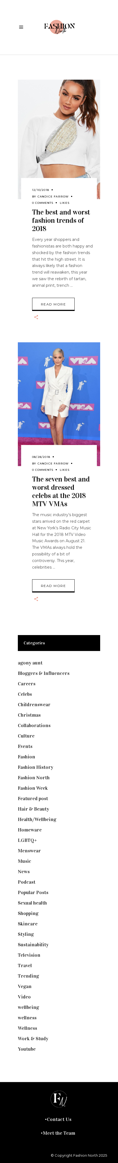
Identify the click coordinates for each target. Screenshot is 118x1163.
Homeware (30, 830)
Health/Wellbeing (37, 819)
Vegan (25, 986)
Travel (25, 965)
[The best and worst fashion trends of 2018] (59, 139)
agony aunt (30, 663)
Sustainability (33, 945)
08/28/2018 (41, 457)
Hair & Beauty (33, 809)
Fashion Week (33, 788)
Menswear (29, 851)
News (24, 872)
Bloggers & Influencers (43, 673)
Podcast (26, 882)
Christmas (29, 715)
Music (24, 861)
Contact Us (59, 1119)
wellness (27, 1018)
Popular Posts (33, 892)
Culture (26, 736)
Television (29, 955)
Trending (28, 976)
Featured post (33, 798)
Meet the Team (59, 1133)
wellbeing (28, 1007)
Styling (26, 934)
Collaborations (34, 725)
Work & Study (33, 1039)
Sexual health (32, 903)
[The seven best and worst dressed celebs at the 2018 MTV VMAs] (59, 404)
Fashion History (35, 767)
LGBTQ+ (27, 840)
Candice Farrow (53, 196)
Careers (26, 684)
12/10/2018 (40, 190)
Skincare (28, 924)
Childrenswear (34, 705)
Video (24, 997)
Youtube (27, 1049)
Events (25, 746)
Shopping (28, 913)
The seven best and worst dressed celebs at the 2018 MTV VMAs (61, 491)
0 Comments (42, 203)
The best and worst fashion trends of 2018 (61, 220)
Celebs (25, 694)
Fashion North (34, 778)
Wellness (27, 1028)
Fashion (26, 757)
